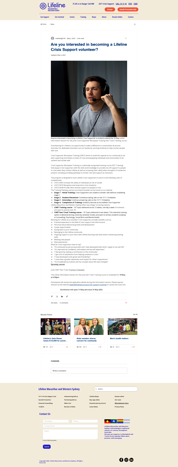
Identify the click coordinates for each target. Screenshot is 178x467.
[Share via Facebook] (52, 296)
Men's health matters (119, 338)
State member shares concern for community (87, 339)
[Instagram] (126, 460)
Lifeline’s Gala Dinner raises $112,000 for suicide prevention (55, 339)
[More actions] (126, 38)
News (52, 24)
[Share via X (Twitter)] (57, 296)
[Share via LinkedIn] (62, 296)
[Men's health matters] (122, 326)
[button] (135, 24)
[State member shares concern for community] (89, 326)
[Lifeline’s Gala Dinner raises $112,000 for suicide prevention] (55, 326)
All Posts (43, 24)
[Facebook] (121, 460)
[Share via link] (67, 296)
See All (135, 314)
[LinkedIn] (131, 460)
